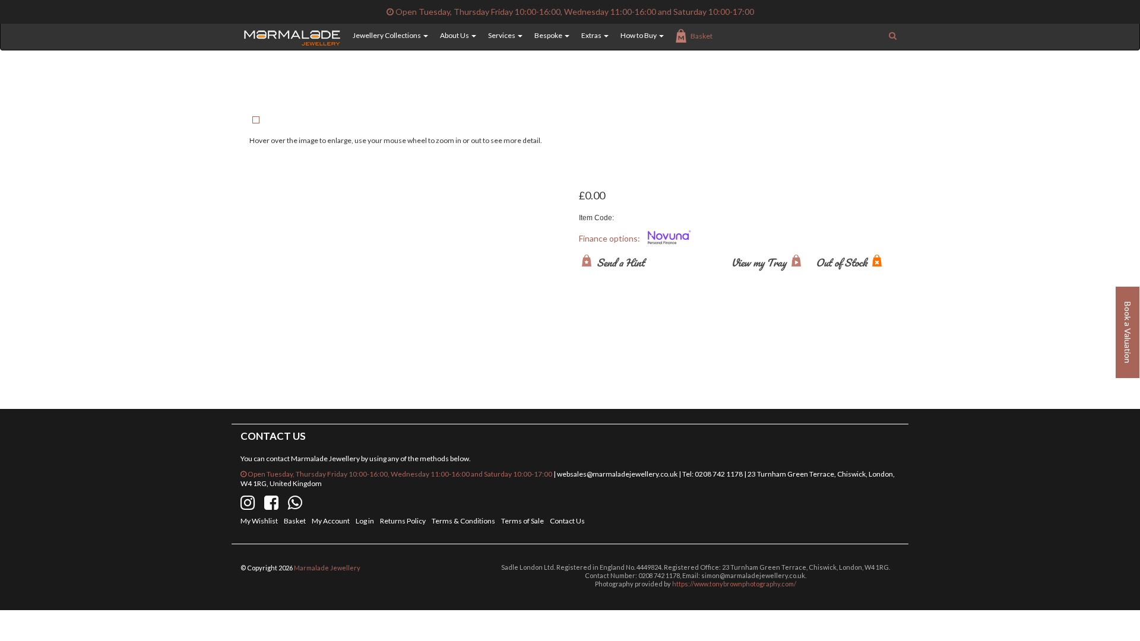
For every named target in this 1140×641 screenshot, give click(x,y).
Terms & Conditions (463, 520)
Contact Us (567, 520)
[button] (384, 36)
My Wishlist (259, 520)
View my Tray (759, 262)
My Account (331, 520)
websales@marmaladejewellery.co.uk (617, 473)
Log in (365, 520)
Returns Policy (403, 520)
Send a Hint (619, 262)
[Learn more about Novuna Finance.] (669, 238)
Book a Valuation (1128, 332)
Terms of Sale (522, 520)
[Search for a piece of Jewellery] (893, 35)
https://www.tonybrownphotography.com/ (734, 584)
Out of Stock (842, 262)
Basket (701, 35)
